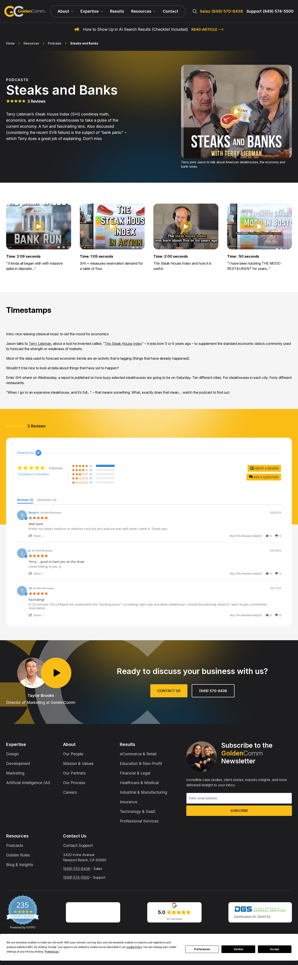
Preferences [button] (52, 951)
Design (12, 754)
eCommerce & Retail (138, 754)
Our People (73, 754)
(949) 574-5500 (76, 877)
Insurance (128, 802)
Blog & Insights (19, 864)
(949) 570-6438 (213, 691)
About (69, 744)
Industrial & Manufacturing (143, 792)
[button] (264, 477)
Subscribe (239, 810)
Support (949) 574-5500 (270, 11)
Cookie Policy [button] (134, 947)
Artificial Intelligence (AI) (28, 782)
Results (117, 11)
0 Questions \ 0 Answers (33, 474)
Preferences (202, 949)
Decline (238, 949)
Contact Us (168, 691)
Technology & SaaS (137, 811)
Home (10, 43)
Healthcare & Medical (139, 782)
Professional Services (139, 821)
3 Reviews (36, 101)
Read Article (204, 29)
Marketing (15, 773)
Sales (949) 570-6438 (221, 11)
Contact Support (78, 845)
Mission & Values (78, 763)
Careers (70, 792)
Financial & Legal (135, 773)
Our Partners (74, 773)
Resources (31, 43)
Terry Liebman (40, 343)
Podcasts (54, 43)
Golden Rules (18, 855)
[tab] (25, 501)
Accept (274, 949)
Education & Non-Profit (141, 763)
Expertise (16, 744)
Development (18, 763)
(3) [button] (90, 465)
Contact (170, 11)
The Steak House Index (123, 343)
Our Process (74, 782)
